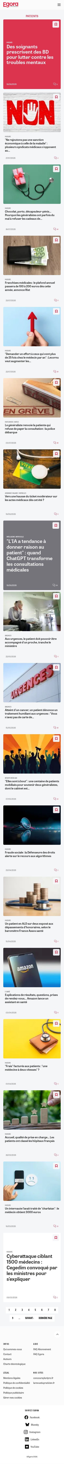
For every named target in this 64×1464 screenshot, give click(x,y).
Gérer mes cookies (12, 1397)
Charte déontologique (14, 1364)
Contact (7, 1354)
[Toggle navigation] (59, 5)
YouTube (35, 1446)
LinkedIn (35, 1439)
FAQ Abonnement (42, 1349)
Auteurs (7, 1359)
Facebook (35, 1417)
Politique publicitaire (13, 1392)
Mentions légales (11, 1378)
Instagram (34, 1432)
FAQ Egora (38, 1354)
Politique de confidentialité (16, 1382)
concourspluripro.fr (43, 1378)
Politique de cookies (13, 1387)
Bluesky (35, 1424)
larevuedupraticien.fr (44, 1382)
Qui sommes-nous (12, 1349)
